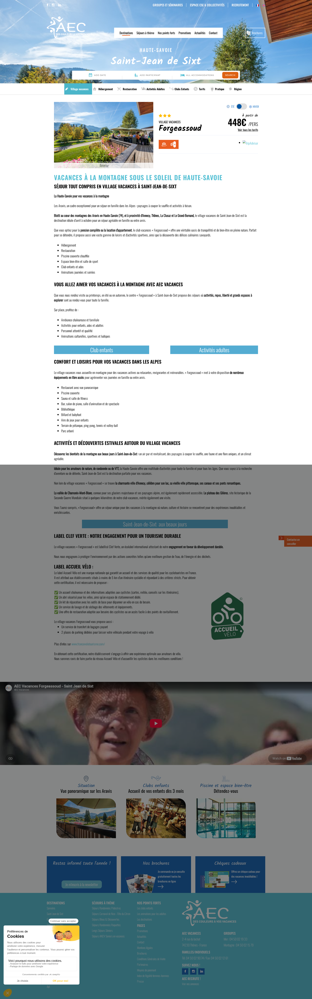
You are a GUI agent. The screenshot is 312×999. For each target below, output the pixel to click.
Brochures (257, 33)
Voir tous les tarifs (248, 130)
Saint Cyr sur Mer (55, 925)
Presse (140, 981)
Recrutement (240, 5)
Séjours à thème (145, 33)
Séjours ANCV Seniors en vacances (108, 936)
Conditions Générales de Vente (151, 959)
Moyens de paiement (146, 970)
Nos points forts (166, 33)
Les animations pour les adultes (151, 914)
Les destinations (144, 919)
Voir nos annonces (190, 984)
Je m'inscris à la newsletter (81, 884)
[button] (61, 135)
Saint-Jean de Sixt (55, 914)
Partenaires (142, 964)
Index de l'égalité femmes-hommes (153, 976)
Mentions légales (145, 948)
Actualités (199, 33)
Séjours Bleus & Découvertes (105, 919)
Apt (48, 986)
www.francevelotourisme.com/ (88, 644)
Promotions (185, 33)
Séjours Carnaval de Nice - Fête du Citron (111, 914)
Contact (213, 33)
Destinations (126, 33)
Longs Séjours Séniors (102, 930)
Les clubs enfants (145, 908)
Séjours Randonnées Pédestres (106, 908)
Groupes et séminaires (168, 5)
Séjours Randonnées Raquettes (106, 925)
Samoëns (51, 908)
